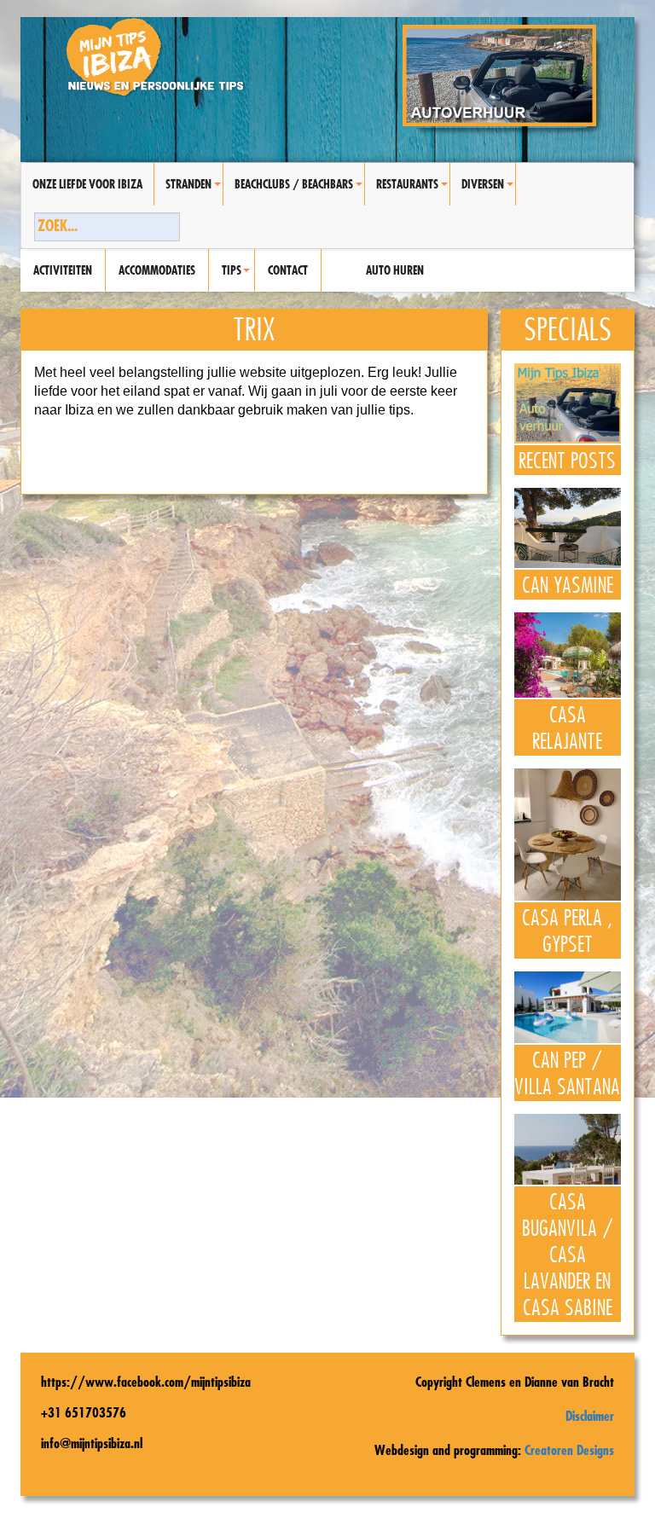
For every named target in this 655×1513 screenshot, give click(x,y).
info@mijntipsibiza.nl (91, 1443)
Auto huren (395, 270)
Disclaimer (589, 1415)
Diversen (488, 191)
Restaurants (412, 191)
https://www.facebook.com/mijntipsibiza (146, 1381)
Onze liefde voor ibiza (87, 184)
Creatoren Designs (569, 1449)
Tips (238, 277)
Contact (288, 270)
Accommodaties (157, 270)
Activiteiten (62, 270)
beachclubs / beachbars (299, 191)
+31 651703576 (83, 1412)
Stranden (194, 191)
